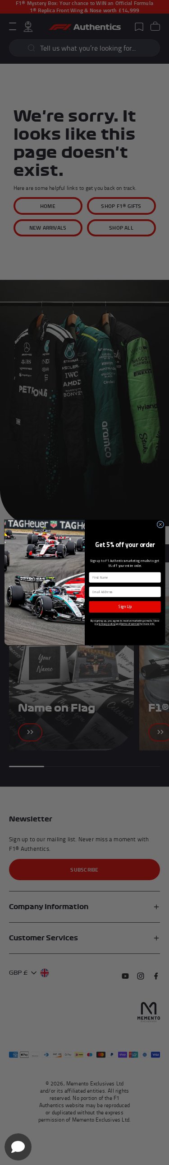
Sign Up (125, 607)
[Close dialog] (160, 524)
